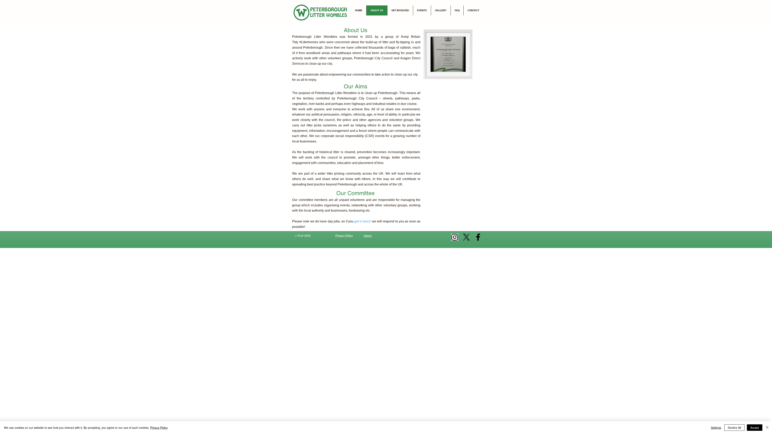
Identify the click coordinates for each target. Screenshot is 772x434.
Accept (754, 428)
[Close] (767, 427)
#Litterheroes (308, 42)
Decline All (734, 428)
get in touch (362, 221)
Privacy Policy (159, 428)
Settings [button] (716, 428)
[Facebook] (478, 237)
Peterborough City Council (373, 58)
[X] (466, 237)
